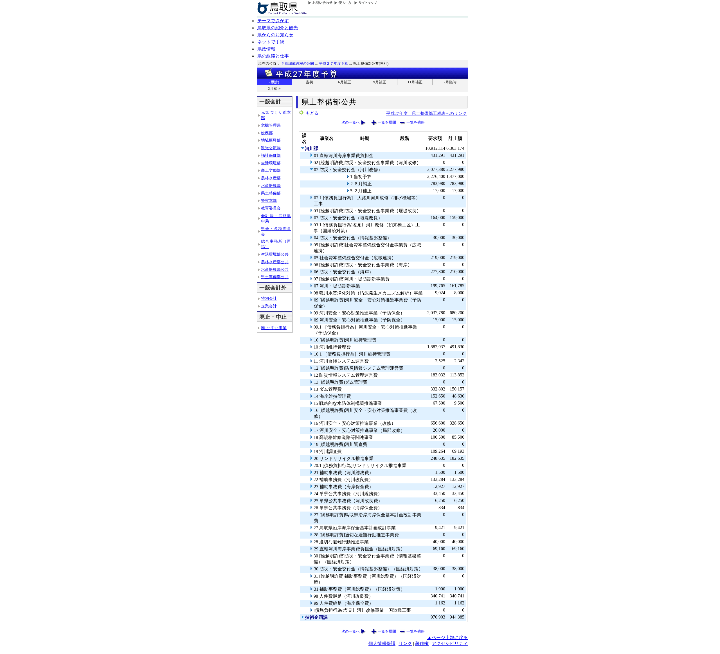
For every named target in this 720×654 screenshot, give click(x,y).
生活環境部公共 (275, 254)
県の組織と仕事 (273, 55)
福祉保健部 (271, 155)
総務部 (267, 133)
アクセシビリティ (450, 643)
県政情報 (266, 48)
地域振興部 (271, 140)
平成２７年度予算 (333, 63)
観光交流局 (271, 148)
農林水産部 (271, 178)
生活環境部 (271, 163)
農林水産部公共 (275, 262)
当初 (309, 82)
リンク (405, 643)
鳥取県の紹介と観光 (277, 27)
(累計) (274, 82)
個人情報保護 (381, 643)
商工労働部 (271, 170)
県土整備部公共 (275, 276)
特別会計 (269, 298)
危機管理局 (271, 125)
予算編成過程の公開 (297, 63)
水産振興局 (271, 185)
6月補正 (344, 82)
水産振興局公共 (275, 269)
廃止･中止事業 (274, 327)
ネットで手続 (270, 41)
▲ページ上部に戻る (447, 637)
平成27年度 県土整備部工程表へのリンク (426, 113)
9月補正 (379, 82)
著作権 (422, 643)
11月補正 (415, 82)
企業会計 (269, 306)
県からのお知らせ (275, 34)
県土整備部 (271, 193)
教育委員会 (271, 208)
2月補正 (274, 88)
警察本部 (269, 200)
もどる (312, 113)
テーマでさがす (273, 20)
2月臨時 (450, 82)
